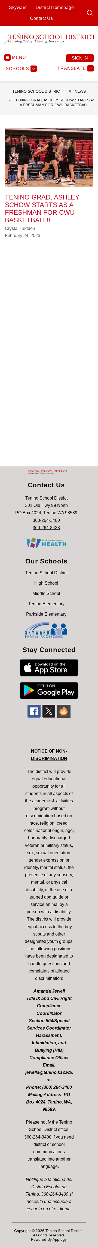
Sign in (80, 58)
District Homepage (55, 7)
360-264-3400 (46, 520)
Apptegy (60, 1239)
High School (46, 583)
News (80, 91)
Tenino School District (37, 91)
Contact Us (41, 18)
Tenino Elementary (46, 603)
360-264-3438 (46, 527)
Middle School (46, 593)
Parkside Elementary (46, 614)
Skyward (18, 7)
